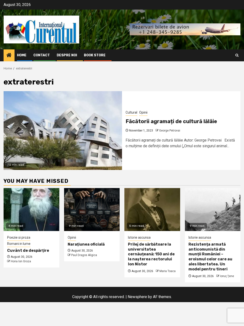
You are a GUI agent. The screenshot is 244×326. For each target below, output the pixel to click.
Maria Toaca (167, 271)
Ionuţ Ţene (227, 276)
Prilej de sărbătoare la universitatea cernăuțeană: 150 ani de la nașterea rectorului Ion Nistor (151, 254)
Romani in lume (18, 244)
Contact (41, 55)
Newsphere (137, 296)
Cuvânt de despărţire (28, 250)
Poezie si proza (18, 237)
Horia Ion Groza (21, 261)
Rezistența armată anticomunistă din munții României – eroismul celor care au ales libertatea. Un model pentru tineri (210, 256)
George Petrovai (169, 130)
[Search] (237, 55)
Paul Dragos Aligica (84, 255)
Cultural (131, 112)
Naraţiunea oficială (86, 244)
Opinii (143, 112)
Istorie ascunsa (139, 237)
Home (21, 55)
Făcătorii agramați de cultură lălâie (171, 121)
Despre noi (67, 55)
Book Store (95, 55)
